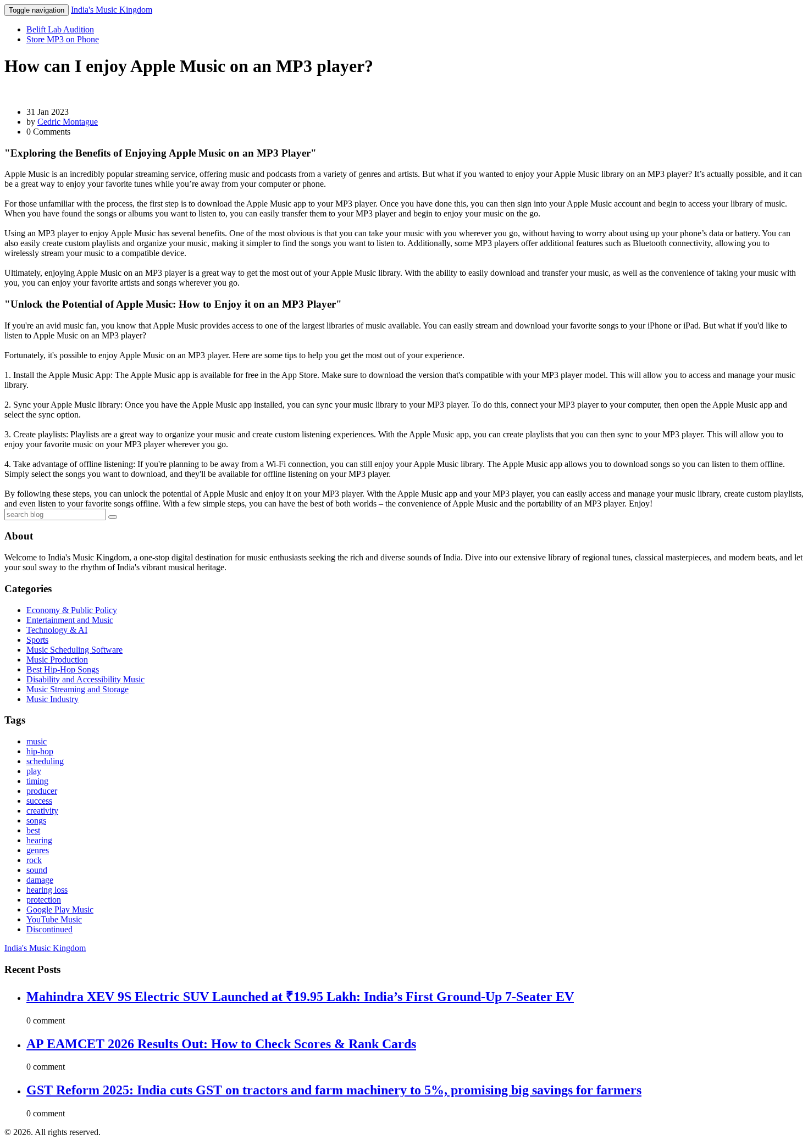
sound (36, 870)
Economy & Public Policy (71, 610)
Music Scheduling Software (74, 649)
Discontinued (49, 929)
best (33, 830)
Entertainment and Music (69, 620)
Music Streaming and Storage (77, 689)
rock (34, 860)
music (36, 741)
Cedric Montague (67, 121)
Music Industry (52, 699)
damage (39, 879)
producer (41, 790)
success (39, 800)
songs (36, 820)
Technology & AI (56, 630)
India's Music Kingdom (111, 9)
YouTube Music (54, 919)
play (33, 771)
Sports (37, 639)
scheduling (45, 761)
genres (37, 850)
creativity (42, 810)
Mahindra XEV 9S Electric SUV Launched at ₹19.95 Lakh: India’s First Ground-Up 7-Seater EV (300, 996)
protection (43, 899)
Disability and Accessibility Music (85, 679)
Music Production (57, 659)
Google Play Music (59, 909)
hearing (39, 840)
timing (37, 781)
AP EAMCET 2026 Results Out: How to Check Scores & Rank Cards (221, 1044)
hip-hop (39, 751)
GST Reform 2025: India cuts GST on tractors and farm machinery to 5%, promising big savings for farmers (333, 1090)
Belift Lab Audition (60, 29)
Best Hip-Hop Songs (62, 669)
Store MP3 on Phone (62, 39)
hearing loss (47, 889)
